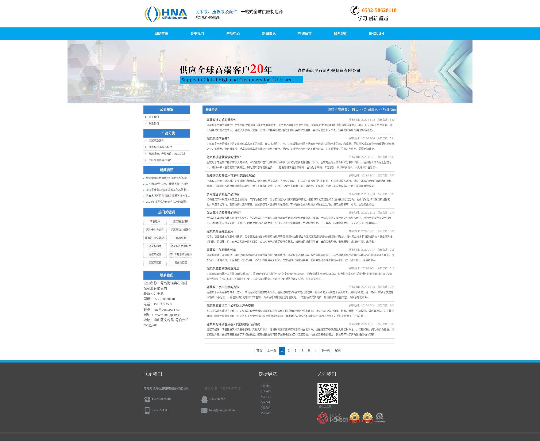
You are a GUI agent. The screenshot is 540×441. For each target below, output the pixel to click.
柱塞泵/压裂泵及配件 (160, 147)
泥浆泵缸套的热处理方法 (223, 268)
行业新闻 (390, 109)
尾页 (338, 350)
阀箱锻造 (181, 238)
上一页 (271, 350)
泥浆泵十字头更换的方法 (223, 287)
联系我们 (340, 33)
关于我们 (197, 33)
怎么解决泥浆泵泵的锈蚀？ (224, 157)
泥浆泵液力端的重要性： (223, 120)
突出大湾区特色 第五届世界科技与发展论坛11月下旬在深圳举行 (182, 195)
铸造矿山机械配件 (155, 238)
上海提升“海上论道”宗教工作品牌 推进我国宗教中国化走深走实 (181, 189)
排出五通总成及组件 (180, 254)
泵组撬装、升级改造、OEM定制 (167, 153)
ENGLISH (376, 33)
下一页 (325, 350)
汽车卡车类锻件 (155, 229)
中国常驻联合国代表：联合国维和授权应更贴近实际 (175, 178)
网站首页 (161, 33)
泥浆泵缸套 (155, 262)
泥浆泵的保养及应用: (220, 231)
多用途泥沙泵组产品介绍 (223, 194)
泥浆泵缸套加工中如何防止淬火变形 (230, 305)
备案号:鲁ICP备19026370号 (222, 388)
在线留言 (305, 33)
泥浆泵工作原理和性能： (223, 250)
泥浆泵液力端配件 (181, 246)
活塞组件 (155, 221)
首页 (355, 109)
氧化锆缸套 (180, 262)
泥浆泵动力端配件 (181, 229)
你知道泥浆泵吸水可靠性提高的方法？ (232, 175)
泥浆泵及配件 (156, 140)
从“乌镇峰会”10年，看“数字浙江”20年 (167, 184)
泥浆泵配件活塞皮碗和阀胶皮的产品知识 (233, 324)
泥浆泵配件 (155, 254)
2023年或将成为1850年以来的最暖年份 (168, 201)
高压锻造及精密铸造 (160, 160)
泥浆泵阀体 (155, 246)
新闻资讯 (269, 33)
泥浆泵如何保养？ (218, 138)
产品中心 (233, 33)
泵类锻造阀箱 (180, 221)
